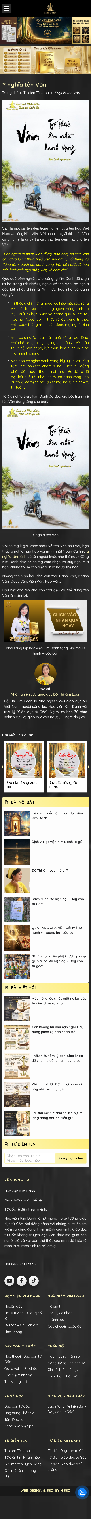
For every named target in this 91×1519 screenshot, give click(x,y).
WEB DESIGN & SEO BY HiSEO (45, 1490)
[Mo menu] (6, 8)
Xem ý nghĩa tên (71, 1158)
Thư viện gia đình (17, 1381)
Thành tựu (56, 1319)
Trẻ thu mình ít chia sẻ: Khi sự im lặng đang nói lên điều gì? (57, 1115)
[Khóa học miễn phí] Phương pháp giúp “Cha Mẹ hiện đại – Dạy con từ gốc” (59, 961)
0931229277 (26, 1264)
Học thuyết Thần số (64, 1356)
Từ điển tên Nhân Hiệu (22, 1457)
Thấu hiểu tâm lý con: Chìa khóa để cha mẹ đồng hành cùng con (57, 1058)
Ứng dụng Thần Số (19, 1413)
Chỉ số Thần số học (63, 1369)
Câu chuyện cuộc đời (65, 1326)
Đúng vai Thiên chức (20, 1368)
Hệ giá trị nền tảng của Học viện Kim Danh (57, 815)
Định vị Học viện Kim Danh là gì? (57, 842)
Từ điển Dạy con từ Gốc (67, 1450)
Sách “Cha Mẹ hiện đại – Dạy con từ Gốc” (58, 901)
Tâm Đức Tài (14, 1419)
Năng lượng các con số (66, 1363)
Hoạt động (13, 1332)
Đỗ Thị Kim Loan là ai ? (50, 870)
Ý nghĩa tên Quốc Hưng (63, 785)
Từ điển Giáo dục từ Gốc (67, 1457)
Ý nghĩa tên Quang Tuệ (21, 785)
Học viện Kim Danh (19, 1191)
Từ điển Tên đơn (36, 92)
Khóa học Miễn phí (19, 1426)
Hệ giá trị (55, 1306)
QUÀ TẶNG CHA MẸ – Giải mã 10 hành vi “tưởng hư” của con (57, 930)
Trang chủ (10, 92)
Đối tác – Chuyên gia (21, 1325)
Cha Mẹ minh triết (18, 1375)
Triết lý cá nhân (60, 1313)
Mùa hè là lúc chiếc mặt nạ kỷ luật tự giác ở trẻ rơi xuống (59, 1000)
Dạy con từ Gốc (17, 1406)
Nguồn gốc (13, 1306)
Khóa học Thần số (62, 1376)
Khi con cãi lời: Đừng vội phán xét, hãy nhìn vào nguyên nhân (58, 1086)
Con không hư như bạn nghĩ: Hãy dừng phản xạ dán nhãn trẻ (58, 1029)
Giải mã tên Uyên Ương (23, 1464)
